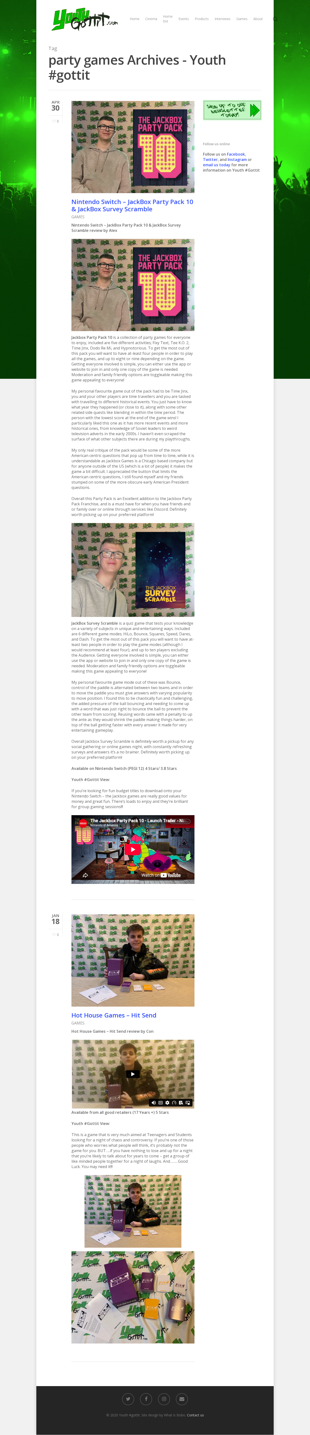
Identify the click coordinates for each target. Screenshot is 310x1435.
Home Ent (168, 18)
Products (202, 18)
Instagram (238, 159)
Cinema (151, 18)
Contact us (195, 1415)
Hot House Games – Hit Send (113, 1015)
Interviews (223, 18)
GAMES (78, 217)
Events (183, 18)
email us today (216, 164)
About (258, 18)
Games (242, 18)
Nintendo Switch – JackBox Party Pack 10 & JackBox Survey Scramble (132, 205)
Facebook (236, 154)
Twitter (210, 159)
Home (135, 18)
